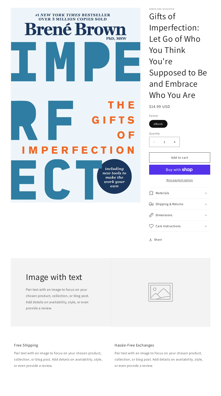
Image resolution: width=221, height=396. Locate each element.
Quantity (154, 133)
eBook (158, 124)
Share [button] (158, 239)
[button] (179, 193)
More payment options (179, 180)
